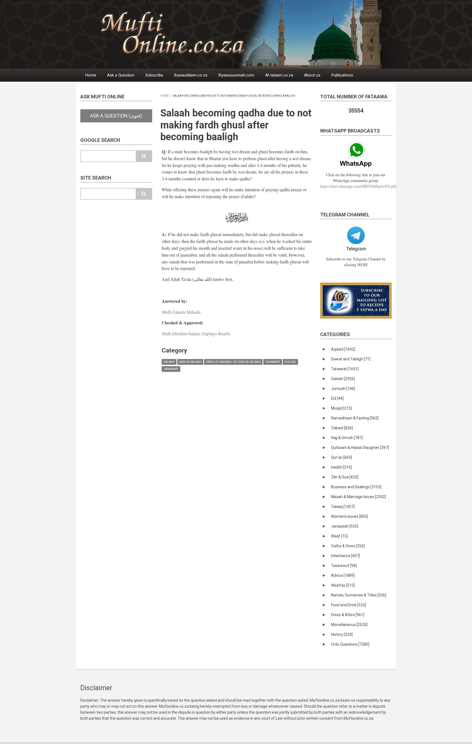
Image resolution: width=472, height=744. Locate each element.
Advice (343, 575)
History (342, 634)
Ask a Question (120, 75)
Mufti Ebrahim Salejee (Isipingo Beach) (196, 333)
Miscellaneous (349, 624)
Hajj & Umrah (347, 438)
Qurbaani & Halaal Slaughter (360, 447)
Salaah (169, 362)
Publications (342, 75)
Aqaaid (343, 349)
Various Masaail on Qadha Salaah (233, 362)
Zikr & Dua (344, 477)
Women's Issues (349, 516)
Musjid (341, 408)
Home (90, 75)
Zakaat (342, 428)
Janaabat (171, 369)
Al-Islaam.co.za (279, 75)
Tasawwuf (344, 565)
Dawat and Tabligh (350, 359)
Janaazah (344, 526)
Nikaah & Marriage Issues (358, 497)
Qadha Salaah (190, 362)
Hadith (341, 467)
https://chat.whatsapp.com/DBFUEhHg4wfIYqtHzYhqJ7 (364, 186)
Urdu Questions (350, 644)
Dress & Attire (347, 615)
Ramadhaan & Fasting (355, 418)
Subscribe (154, 75)
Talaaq (343, 506)
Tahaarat (272, 362)
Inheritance (345, 556)
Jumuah (343, 388)
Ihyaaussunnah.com (236, 75)
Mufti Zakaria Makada (181, 312)
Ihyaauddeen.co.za (190, 75)
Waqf (339, 536)
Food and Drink (348, 605)
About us (312, 75)
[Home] (249, 34)
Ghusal (290, 362)
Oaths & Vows (348, 546)
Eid (337, 398)
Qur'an (341, 457)
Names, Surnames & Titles (358, 595)
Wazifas (343, 585)
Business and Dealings (356, 487)
